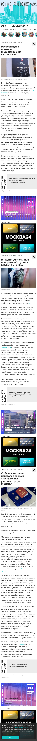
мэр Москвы (4, 675)
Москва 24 (18, 26)
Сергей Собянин (14, 675)
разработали (6, 347)
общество (4, 191)
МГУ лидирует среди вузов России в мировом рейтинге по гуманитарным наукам (22, 180)
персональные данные (21, 727)
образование (12, 191)
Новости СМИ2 (5, 222)
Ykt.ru (31, 303)
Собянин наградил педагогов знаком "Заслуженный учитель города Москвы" (20, 394)
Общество (20, 43)
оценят (21, 644)
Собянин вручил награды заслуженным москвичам (18, 665)
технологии (20, 191)
